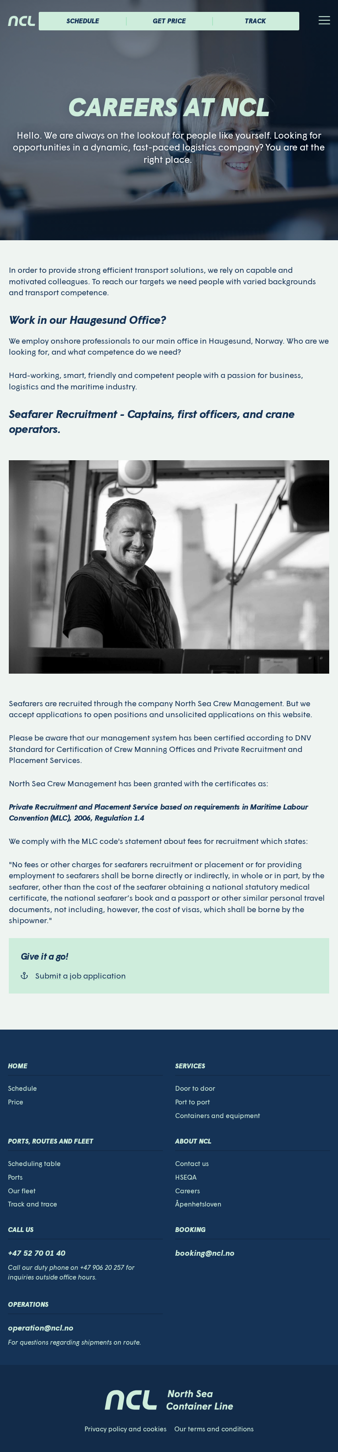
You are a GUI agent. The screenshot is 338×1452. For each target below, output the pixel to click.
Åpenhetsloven (198, 1204)
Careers (187, 1191)
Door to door (195, 1088)
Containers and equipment (217, 1115)
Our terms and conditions (214, 1429)
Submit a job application (80, 975)
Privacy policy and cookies (125, 1429)
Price (15, 1102)
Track (255, 21)
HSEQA (186, 1177)
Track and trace (32, 1204)
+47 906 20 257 (102, 1267)
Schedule (82, 21)
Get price (169, 21)
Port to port (192, 1102)
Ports (15, 1177)
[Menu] (314, 21)
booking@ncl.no (205, 1253)
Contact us (192, 1163)
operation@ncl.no (40, 1327)
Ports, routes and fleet (50, 1141)
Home (17, 1066)
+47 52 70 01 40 (36, 1253)
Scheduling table (34, 1163)
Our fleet (22, 1191)
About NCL (193, 1141)
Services (190, 1066)
